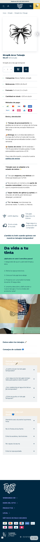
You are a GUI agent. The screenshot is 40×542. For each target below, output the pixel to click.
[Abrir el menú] (4, 6)
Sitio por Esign (25, 537)
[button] (36, 34)
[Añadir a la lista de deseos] (26, 69)
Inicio (5, 13)
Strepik (10, 13)
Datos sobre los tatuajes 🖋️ (15, 342)
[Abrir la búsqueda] (30, 6)
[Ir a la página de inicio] (20, 6)
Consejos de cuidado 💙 (13, 349)
